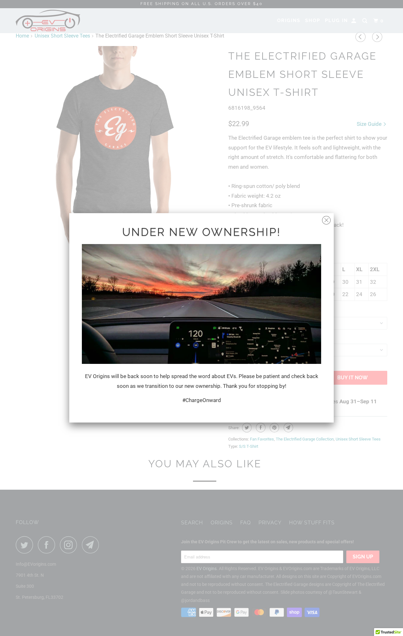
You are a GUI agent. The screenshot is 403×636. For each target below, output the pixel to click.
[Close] (326, 218)
